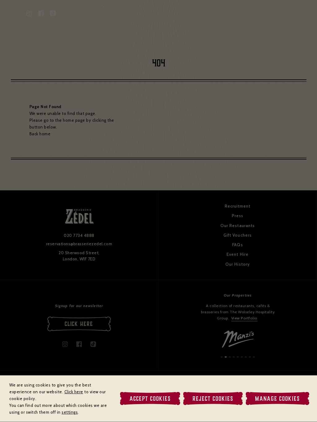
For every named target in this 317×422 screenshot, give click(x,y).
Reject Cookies (213, 398)
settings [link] (70, 412)
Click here (73, 391)
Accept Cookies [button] (150, 398)
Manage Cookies (277, 398)
